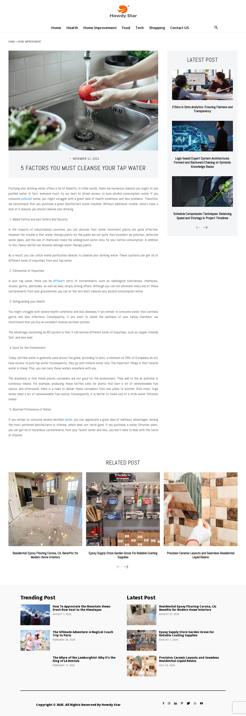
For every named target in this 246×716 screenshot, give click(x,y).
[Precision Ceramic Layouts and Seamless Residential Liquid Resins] (201, 509)
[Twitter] (188, 703)
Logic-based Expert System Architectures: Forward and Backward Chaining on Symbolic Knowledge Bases (202, 162)
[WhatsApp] (195, 703)
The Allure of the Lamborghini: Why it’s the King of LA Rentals (84, 659)
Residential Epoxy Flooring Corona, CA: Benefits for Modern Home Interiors (45, 555)
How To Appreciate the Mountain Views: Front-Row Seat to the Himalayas (82, 608)
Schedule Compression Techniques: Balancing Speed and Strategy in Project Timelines (202, 215)
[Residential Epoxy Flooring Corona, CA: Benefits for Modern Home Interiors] (45, 509)
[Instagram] (169, 703)
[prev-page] (198, 227)
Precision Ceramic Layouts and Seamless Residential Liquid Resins (200, 555)
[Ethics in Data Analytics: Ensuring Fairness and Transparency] (202, 84)
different (59, 281)
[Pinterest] (182, 703)
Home (11, 41)
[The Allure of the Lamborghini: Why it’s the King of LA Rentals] (35, 666)
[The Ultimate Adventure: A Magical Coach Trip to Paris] (35, 640)
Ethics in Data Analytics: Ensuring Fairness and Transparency (202, 109)
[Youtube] (201, 703)
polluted (26, 198)
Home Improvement (29, 41)
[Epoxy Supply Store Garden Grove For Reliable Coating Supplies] (123, 509)
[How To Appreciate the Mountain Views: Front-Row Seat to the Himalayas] (35, 614)
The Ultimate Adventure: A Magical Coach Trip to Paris (83, 633)
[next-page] (205, 227)
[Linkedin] (175, 703)
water (68, 419)
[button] (216, 27)
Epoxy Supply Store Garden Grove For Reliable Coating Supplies (123, 555)
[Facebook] (163, 703)
